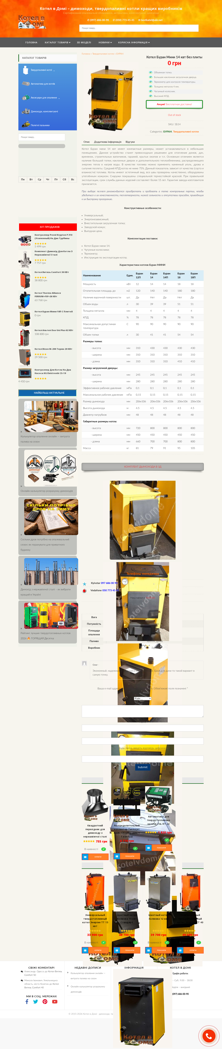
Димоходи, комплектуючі (44, 111)
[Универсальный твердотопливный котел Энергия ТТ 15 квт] (95, 891)
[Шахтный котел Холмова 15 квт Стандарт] (126, 891)
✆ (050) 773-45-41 (123, 20)
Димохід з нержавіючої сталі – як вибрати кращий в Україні (46, 592)
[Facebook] (26, 1002)
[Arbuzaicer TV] (55, 1002)
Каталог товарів (56, 42)
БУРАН (120, 54)
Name (142, 722)
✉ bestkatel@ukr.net (150, 20)
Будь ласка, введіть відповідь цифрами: (142, 748)
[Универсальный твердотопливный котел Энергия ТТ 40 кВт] (190, 891)
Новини (104, 42)
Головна (31, 42)
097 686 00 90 (109, 583)
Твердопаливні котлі (41, 70)
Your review (142, 702)
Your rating (143, 694)
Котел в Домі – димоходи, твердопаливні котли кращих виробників (111, 8)
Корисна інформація (133, 42)
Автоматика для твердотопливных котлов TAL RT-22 (158, 820)
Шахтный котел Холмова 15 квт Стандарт (127, 918)
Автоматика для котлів (43, 84)
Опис (87, 142)
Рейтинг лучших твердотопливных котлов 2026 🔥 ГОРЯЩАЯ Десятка (46, 636)
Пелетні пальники (40, 125)
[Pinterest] (45, 1002)
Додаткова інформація (107, 142)
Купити (98, 857)
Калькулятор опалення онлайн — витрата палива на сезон (45, 439)
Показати (129, 856)
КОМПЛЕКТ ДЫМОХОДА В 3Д (142, 466)
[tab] (86, 142)
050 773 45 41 (110, 590)
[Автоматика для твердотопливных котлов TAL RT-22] (158, 799)
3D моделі (84, 42)
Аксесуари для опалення (44, 98)
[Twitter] (35, 1002)
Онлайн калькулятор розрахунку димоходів (88, 989)
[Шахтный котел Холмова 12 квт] (158, 891)
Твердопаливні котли (103, 54)
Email (143, 735)
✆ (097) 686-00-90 (98, 20)
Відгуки (130, 142)
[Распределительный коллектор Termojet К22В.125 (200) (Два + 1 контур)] (126, 804)
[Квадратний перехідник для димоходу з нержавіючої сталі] (95, 804)
